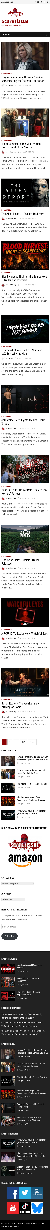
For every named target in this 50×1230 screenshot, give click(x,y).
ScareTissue (15, 21)
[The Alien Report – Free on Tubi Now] (8, 784)
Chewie (10, 85)
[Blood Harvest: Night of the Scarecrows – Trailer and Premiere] (8, 797)
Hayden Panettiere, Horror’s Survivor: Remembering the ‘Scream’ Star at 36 (22, 79)
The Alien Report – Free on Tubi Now (22, 213)
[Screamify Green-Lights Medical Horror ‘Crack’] (8, 1104)
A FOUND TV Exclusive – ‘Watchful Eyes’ (24, 633)
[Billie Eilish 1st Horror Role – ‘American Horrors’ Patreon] (8, 1118)
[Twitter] (41, 1)
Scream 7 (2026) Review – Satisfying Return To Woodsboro (32, 1168)
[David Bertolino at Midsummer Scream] (8, 965)
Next (32, 742)
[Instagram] (44, 1)
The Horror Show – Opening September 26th (28, 993)
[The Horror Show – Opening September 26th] (8, 992)
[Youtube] (38, 1)
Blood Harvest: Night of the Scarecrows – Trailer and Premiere (24, 278)
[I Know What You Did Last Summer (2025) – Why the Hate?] (8, 811)
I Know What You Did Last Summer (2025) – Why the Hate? (21, 351)
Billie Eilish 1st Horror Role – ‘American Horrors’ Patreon (29, 1118)
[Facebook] (35, 1)
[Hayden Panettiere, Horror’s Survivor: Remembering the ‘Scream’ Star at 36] (8, 757)
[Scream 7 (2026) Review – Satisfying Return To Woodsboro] (8, 1167)
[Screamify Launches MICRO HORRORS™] (8, 978)
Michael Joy (12, 152)
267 (23, 742)
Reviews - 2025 (6, 346)
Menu (7, 34)
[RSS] (47, 1)
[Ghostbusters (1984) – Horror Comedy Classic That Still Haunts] (8, 1153)
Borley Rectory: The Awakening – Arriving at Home (20, 705)
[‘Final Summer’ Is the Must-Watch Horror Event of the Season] (8, 770)
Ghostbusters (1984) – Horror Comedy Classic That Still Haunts (31, 1154)
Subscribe (9, 936)
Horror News (6, 73)
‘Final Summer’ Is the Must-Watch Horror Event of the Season (21, 145)
